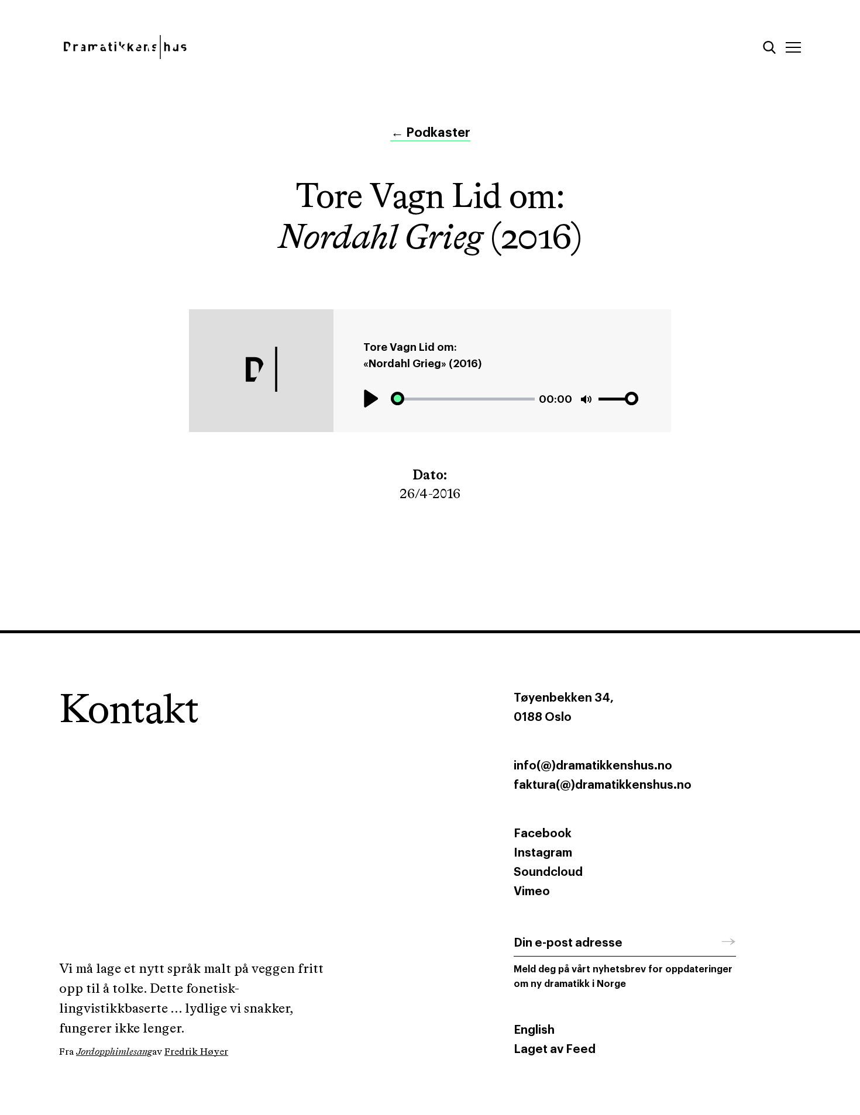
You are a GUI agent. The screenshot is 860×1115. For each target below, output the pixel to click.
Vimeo (532, 891)
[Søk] (769, 47)
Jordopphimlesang (114, 1052)
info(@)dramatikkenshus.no (593, 766)
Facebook (543, 834)
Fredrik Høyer (196, 1052)
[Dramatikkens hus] (235, 47)
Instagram (543, 853)
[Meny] (793, 47)
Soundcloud (548, 872)
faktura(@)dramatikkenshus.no (603, 785)
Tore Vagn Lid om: (410, 347)
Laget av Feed (555, 1049)
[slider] (463, 399)
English (534, 1030)
